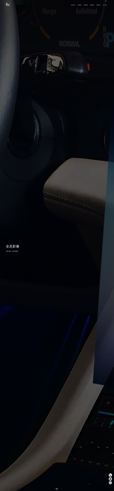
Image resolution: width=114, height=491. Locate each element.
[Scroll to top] (110, 482)
